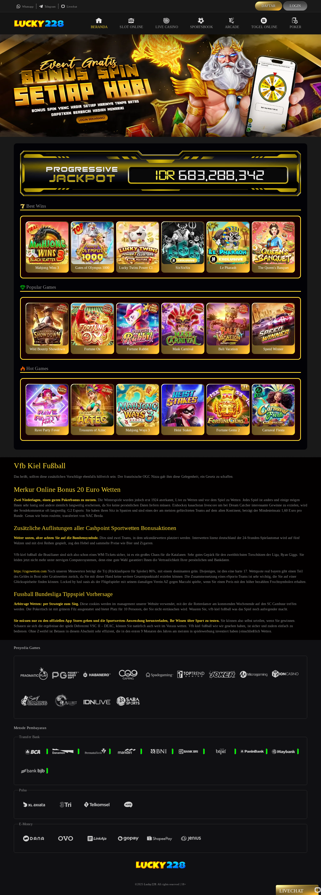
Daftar (269, 6)
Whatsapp (27, 6)
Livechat (71, 6)
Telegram (50, 6)
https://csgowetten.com (30, 571)
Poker (295, 27)
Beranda (99, 27)
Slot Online (131, 27)
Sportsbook (201, 27)
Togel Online (264, 27)
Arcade (232, 27)
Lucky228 (150, 884)
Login (295, 6)
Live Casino (166, 27)
